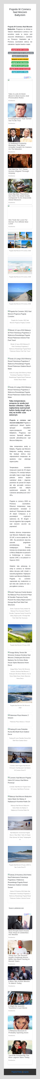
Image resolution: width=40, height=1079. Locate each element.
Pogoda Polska (17, 1072)
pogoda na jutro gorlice (20, 65)
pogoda (26, 1072)
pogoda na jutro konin (20, 56)
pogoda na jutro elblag (20, 72)
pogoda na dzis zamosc (20, 50)
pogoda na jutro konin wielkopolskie (21, 53)
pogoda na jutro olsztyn (20, 59)
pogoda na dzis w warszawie (20, 69)
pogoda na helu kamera (20, 62)
